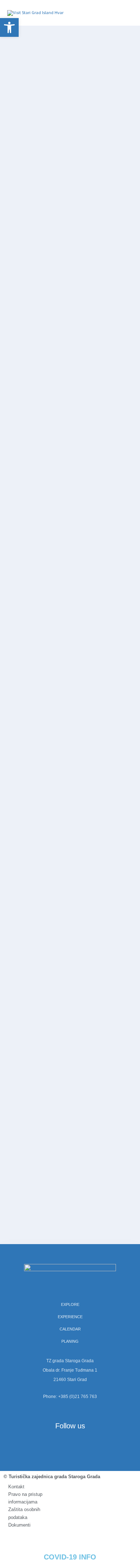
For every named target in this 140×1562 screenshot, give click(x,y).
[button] (9, 27)
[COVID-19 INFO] (70, 1538)
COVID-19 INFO (70, 1557)
